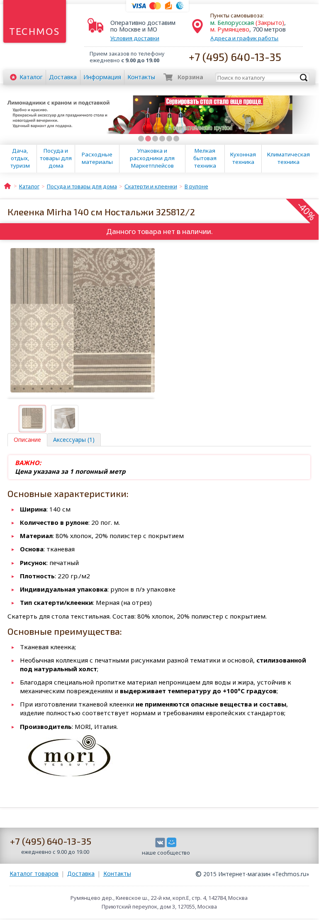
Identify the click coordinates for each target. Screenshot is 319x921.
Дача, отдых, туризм (20, 158)
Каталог (31, 77)
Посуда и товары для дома (56, 158)
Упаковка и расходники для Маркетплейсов (152, 158)
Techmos (34, 31)
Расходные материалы (97, 158)
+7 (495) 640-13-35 (235, 56)
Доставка (63, 77)
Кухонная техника (243, 158)
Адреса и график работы (244, 38)
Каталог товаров (34, 873)
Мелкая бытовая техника (205, 158)
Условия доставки (134, 38)
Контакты (141, 77)
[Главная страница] (7, 185)
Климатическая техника (288, 158)
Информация (102, 77)
